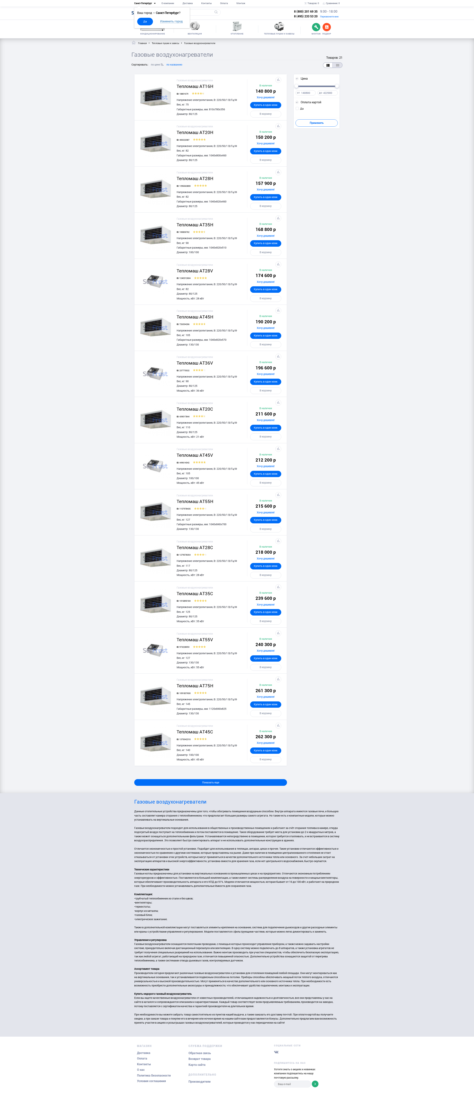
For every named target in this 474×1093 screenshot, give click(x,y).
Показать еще (210, 782)
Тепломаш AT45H (195, 317)
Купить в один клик (265, 105)
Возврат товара (199, 1059)
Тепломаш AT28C (195, 547)
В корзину (266, 113)
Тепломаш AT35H (195, 225)
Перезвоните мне (329, 16)
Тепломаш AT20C (195, 409)
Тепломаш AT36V (195, 363)
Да (145, 21)
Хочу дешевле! (266, 97)
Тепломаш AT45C (195, 732)
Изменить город (171, 21)
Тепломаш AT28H (195, 178)
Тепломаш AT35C (195, 593)
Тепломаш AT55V (195, 640)
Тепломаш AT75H (195, 686)
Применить (317, 122)
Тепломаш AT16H (195, 86)
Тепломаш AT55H (195, 501)
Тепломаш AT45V (195, 455)
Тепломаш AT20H (195, 132)
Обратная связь (199, 1053)
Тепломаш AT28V (195, 271)
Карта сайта (197, 1065)
